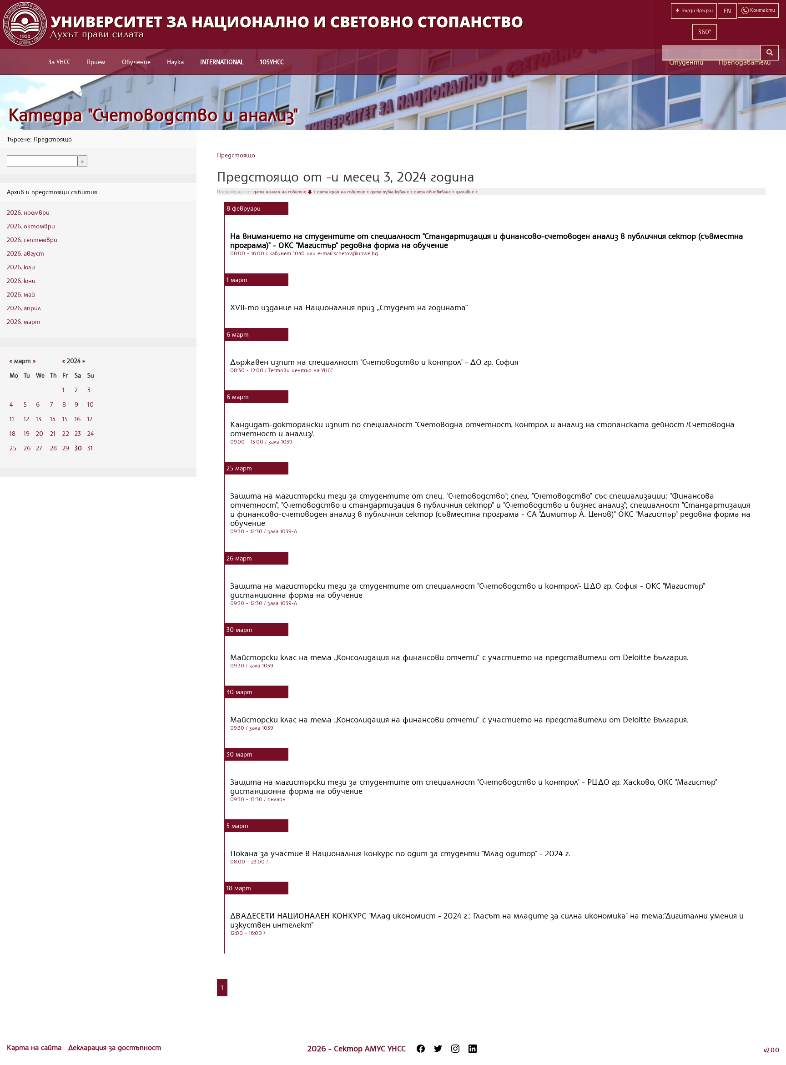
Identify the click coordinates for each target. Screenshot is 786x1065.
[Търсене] (770, 53)
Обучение (136, 62)
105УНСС (271, 62)
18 (12, 433)
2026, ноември (28, 212)
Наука (175, 62)
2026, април (24, 308)
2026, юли (21, 267)
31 (90, 448)
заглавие (465, 191)
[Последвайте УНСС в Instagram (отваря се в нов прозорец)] (455, 1049)
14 (52, 419)
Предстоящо (236, 155)
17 (89, 419)
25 (13, 448)
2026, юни (21, 280)
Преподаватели (745, 62)
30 (78, 448)
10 (90, 404)
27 (39, 448)
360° (704, 31)
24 (90, 433)
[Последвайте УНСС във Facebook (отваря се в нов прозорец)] (421, 1049)
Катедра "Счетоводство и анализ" (153, 114)
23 (78, 433)
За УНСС (59, 62)
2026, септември (32, 239)
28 (53, 448)
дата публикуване (390, 191)
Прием (96, 62)
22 (65, 433)
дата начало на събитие (280, 191)
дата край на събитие (342, 191)
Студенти (686, 62)
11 (12, 419)
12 (26, 419)
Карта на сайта (35, 1047)
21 (52, 433)
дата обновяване (433, 191)
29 (65, 448)
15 (65, 419)
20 (39, 433)
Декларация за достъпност (114, 1047)
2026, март (23, 321)
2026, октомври (31, 226)
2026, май (21, 294)
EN (727, 11)
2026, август (25, 253)
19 (27, 433)
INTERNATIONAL (222, 62)
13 (38, 419)
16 (78, 419)
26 (27, 448)
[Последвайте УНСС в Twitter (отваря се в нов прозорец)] (438, 1049)
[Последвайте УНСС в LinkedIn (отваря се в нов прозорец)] (473, 1049)
